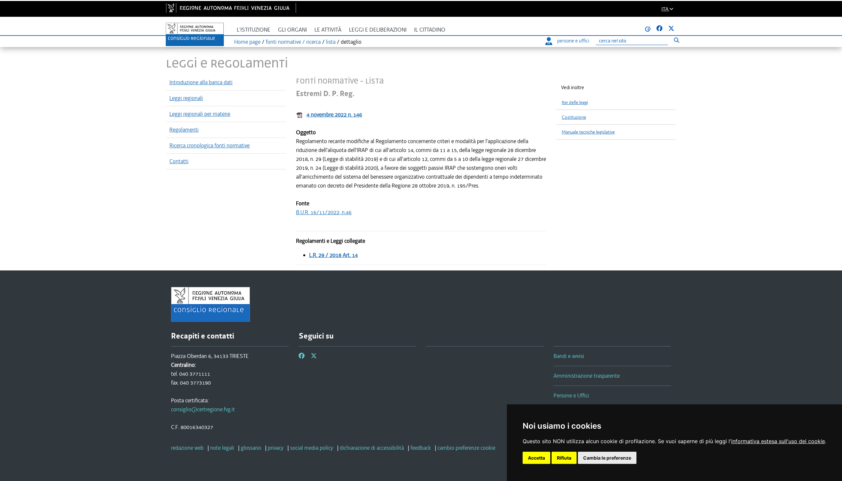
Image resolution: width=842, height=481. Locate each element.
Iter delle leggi (575, 102)
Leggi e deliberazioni (378, 29)
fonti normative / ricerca (293, 41)
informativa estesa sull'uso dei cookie (778, 441)
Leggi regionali (186, 98)
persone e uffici (573, 41)
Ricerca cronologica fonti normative (209, 145)
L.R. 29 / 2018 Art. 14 (333, 255)
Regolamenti (184, 129)
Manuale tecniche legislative (588, 132)
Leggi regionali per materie (199, 113)
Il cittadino (429, 29)
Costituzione (574, 117)
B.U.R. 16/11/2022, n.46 (324, 212)
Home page (247, 41)
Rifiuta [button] (564, 458)
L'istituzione (253, 29)
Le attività (327, 29)
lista (330, 41)
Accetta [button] (536, 458)
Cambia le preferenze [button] (607, 458)
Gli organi (292, 29)
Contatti (178, 161)
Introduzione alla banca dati (201, 82)
